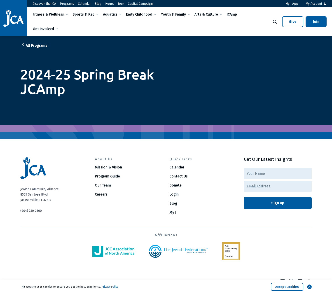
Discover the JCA (44, 4)
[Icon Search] (275, 21)
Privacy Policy (110, 286)
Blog (98, 4)
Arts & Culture (206, 14)
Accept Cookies (287, 287)
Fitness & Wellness (48, 14)
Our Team (103, 185)
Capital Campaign (140, 4)
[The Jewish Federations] (178, 251)
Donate (175, 185)
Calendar (84, 4)
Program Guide (107, 176)
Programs (67, 4)
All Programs (36, 45)
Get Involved (43, 29)
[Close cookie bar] (309, 287)
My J (172, 212)
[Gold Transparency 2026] (231, 251)
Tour (121, 4)
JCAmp (232, 14)
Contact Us (178, 176)
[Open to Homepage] (54, 168)
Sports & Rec (83, 14)
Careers (101, 194)
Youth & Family (173, 14)
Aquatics (110, 14)
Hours (109, 4)
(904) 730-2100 (31, 211)
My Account (314, 4)
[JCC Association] (113, 251)
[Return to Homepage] (13, 18)
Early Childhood (139, 14)
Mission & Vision (108, 167)
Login (174, 194)
